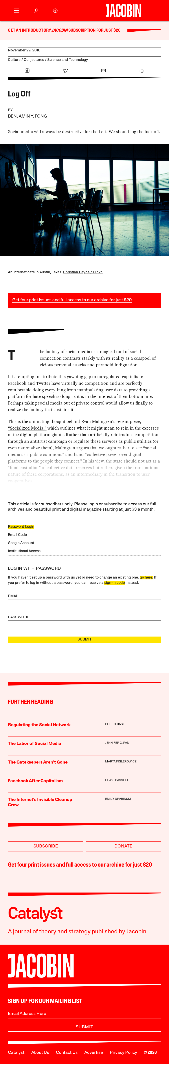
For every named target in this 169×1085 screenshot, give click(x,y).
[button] (16, 10)
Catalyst (16, 1053)
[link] (55, 10)
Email (13, 596)
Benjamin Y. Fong (27, 116)
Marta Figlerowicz (120, 761)
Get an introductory (30, 30)
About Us (40, 1053)
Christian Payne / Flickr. (83, 272)
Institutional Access (24, 551)
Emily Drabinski (118, 799)
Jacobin (60, 30)
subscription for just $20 (94, 30)
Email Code (17, 535)
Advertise (93, 1053)
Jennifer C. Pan (117, 743)
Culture (14, 60)
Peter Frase (115, 724)
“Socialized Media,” (27, 428)
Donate (123, 846)
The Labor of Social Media (34, 744)
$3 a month (143, 509)
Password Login (21, 527)
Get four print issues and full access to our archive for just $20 (72, 300)
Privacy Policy (123, 1053)
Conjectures (34, 60)
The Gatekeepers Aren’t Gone (38, 762)
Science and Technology (67, 60)
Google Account (21, 543)
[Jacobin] (123, 10)
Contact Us (67, 1053)
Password (18, 617)
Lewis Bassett (116, 780)
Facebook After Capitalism (35, 781)
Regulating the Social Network (39, 725)
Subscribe (45, 846)
